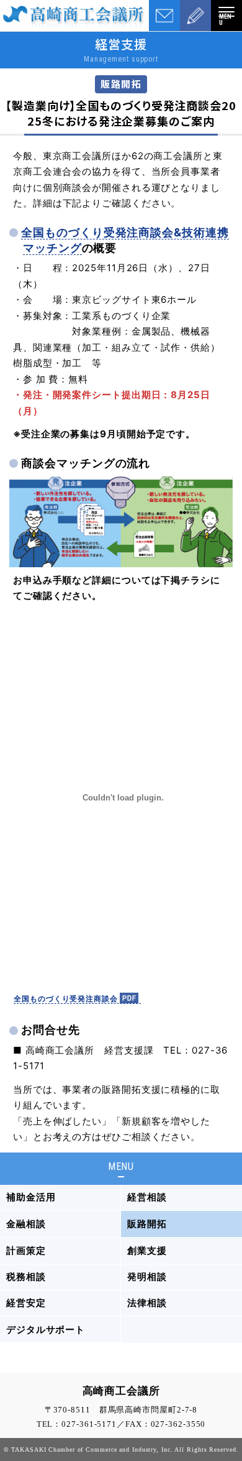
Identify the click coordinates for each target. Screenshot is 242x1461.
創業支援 (147, 1250)
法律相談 (147, 1303)
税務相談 (26, 1276)
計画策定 (26, 1250)
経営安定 (26, 1303)
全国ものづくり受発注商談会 (66, 998)
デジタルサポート (45, 1329)
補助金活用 (31, 1197)
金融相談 (26, 1224)
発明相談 (147, 1276)
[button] (226, 15)
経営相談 (147, 1197)
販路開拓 (147, 1224)
